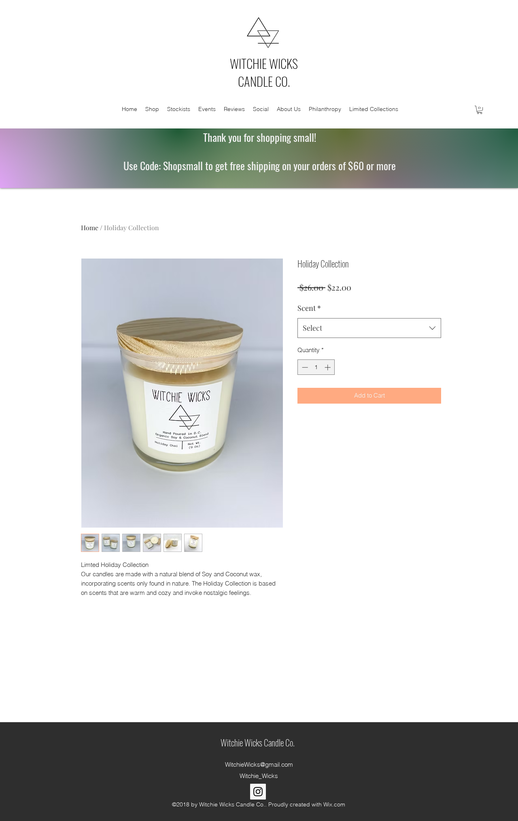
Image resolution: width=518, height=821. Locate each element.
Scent (309, 308)
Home (89, 227)
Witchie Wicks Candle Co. (258, 742)
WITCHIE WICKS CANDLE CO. (264, 72)
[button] (479, 110)
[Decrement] (304, 367)
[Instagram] (258, 792)
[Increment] (328, 367)
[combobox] (369, 328)
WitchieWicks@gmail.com (259, 764)
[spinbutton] (316, 367)
